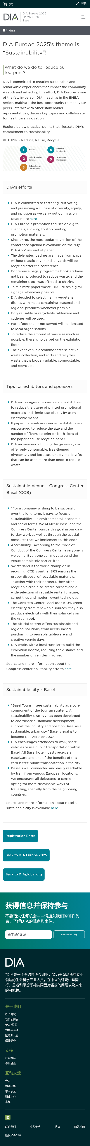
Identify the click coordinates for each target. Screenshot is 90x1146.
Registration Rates (20, 836)
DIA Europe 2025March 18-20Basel (34, 17)
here (33, 218)
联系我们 (10, 1127)
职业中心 (10, 1096)
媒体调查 (10, 1040)
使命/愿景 (11, 1025)
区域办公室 (11, 1035)
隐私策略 (35, 1127)
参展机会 (10, 1063)
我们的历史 (11, 1019)
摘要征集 (10, 1086)
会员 (7, 1081)
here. (55, 808)
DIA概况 (10, 1014)
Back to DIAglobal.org (23, 874)
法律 (57, 1127)
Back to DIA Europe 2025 (26, 855)
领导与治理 (11, 1030)
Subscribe (66, 934)
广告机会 (10, 1058)
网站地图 (79, 1127)
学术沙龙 (10, 1091)
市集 (7, 1102)
